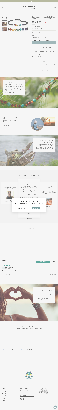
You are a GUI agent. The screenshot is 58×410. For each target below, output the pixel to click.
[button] (55, 407)
